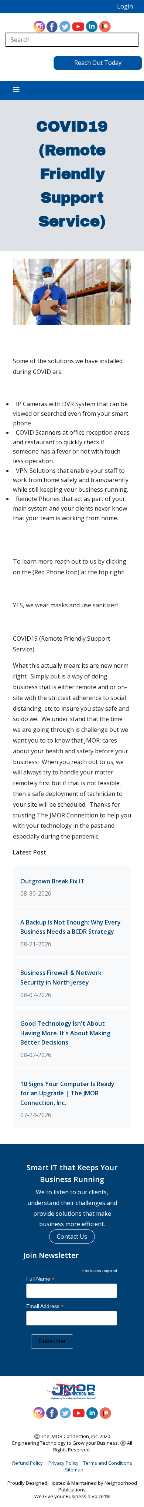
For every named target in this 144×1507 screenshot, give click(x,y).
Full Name (40, 1278)
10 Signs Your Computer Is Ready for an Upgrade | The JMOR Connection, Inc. (67, 1093)
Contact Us (72, 1236)
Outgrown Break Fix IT (52, 881)
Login (125, 6)
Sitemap (74, 1469)
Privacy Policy (63, 1463)
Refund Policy (27, 1463)
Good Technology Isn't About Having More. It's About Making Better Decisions (65, 1032)
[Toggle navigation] (16, 90)
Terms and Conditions (107, 1463)
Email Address (45, 1306)
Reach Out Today (97, 63)
